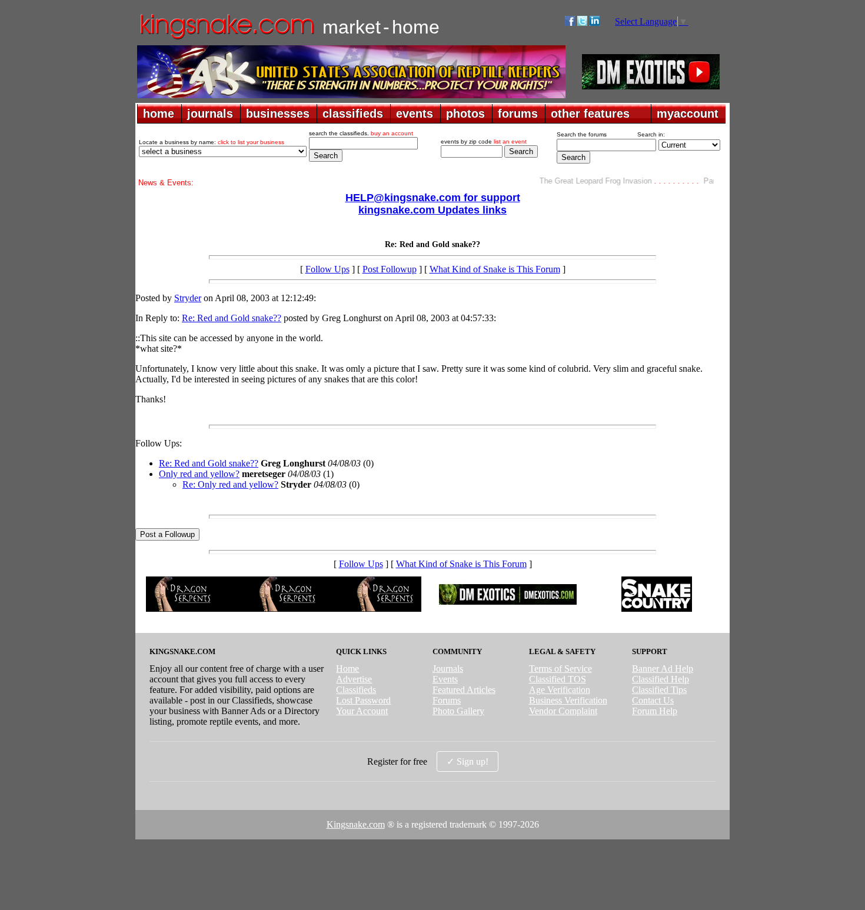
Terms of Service (560, 669)
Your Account (362, 711)
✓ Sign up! (467, 761)
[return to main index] (226, 39)
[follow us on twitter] (582, 23)
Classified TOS (557, 679)
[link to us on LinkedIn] (595, 23)
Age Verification (559, 690)
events (414, 113)
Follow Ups (327, 269)
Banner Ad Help (662, 669)
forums (518, 113)
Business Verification (568, 700)
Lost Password (363, 700)
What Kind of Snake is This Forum (495, 269)
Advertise (354, 679)
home (158, 113)
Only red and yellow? (199, 474)
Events (445, 679)
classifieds (352, 113)
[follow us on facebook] (570, 23)
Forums (446, 700)
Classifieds (356, 690)
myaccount (687, 113)
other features (590, 113)
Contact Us (653, 700)
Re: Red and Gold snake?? (231, 318)
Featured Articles (463, 690)
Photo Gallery (458, 711)
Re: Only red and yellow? (230, 484)
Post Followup (389, 269)
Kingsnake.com (356, 824)
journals (210, 113)
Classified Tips (659, 690)
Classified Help (660, 679)
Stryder (187, 298)
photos (465, 113)
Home (347, 669)
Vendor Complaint (563, 711)
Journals (447, 669)
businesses (278, 113)
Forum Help (654, 711)
